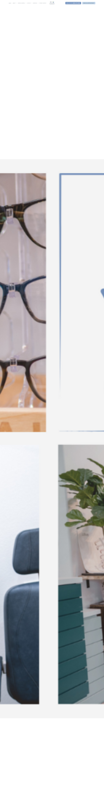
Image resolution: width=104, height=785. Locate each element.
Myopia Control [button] (21, 3)
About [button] (14, 3)
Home (10, 3)
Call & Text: (73, 3)
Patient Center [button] (42, 3)
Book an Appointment (88, 3)
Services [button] (35, 3)
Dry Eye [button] (28, 3)
